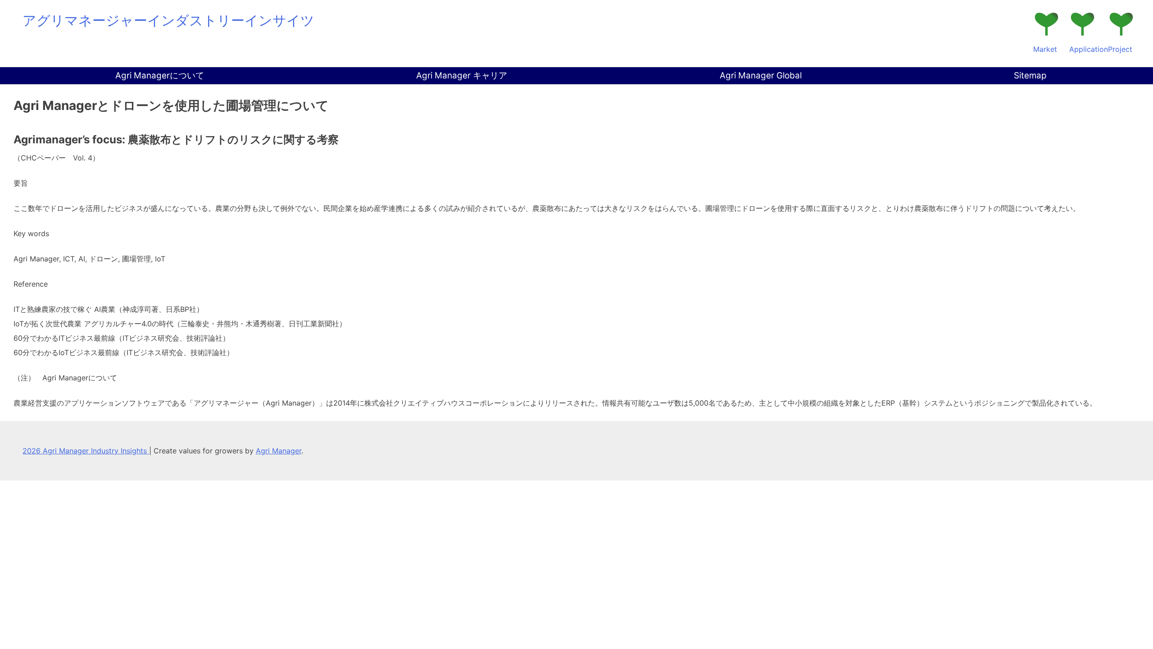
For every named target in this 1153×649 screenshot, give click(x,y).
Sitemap (1030, 75)
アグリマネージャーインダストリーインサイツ (168, 20)
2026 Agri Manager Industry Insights (86, 450)
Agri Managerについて (159, 75)
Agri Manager (278, 450)
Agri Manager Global (761, 75)
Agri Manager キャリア (461, 75)
